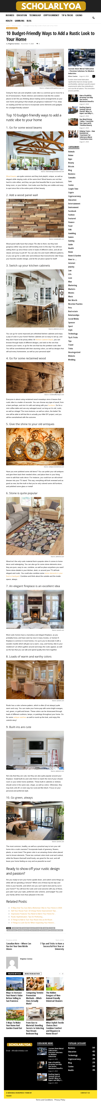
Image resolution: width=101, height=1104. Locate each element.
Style (70, 330)
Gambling (19, 20)
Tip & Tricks (67, 15)
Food (70, 226)
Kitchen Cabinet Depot (44, 340)
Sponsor (71, 322)
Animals (71, 151)
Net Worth (72, 300)
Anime (70, 155)
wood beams (45, 930)
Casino (79, 15)
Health (9, 20)
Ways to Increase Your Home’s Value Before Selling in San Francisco (14, 996)
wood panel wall (56, 930)
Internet (71, 263)
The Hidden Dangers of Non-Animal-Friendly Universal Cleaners (54, 996)
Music (70, 296)
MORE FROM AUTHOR (32, 973)
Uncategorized (74, 352)
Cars (70, 181)
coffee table (17, 928)
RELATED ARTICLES (14, 973)
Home (7, 26)
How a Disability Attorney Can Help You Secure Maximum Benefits (87, 98)
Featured (72, 218)
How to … (72, 259)
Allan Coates (72, 76)
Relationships (73, 315)
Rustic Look (35, 930)
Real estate (73, 311)
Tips (70, 341)
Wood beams (11, 176)
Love (70, 278)
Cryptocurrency (51, 15)
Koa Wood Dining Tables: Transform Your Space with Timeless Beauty (86, 122)
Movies (71, 292)
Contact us (85, 1093)
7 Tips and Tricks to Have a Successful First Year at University (52, 946)
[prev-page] (60, 973)
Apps (70, 159)
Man (70, 281)
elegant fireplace (28, 928)
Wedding (71, 359)
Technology (35, 15)
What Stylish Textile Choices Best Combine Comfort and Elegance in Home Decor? (55, 1028)
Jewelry (71, 266)
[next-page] (62, 973)
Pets (70, 307)
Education (22, 15)
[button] (93, 18)
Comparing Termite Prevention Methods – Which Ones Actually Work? (34, 998)
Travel (70, 344)
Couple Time (73, 188)
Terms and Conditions (44, 1100)
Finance (71, 222)
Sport (70, 326)
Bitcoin (71, 166)
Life (69, 274)
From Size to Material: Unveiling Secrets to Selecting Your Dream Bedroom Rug (35, 1028)
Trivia (70, 348)
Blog (29, 20)
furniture (51, 405)
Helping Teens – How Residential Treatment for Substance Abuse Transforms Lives (87, 135)
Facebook (72, 211)
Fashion (71, 214)
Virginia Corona (13, 44)
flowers (39, 928)
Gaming (71, 240)
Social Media (73, 318)
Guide (70, 244)
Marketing (72, 285)
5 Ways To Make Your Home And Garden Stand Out (14, 1025)
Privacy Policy (59, 1100)
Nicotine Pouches (75, 304)
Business (10, 15)
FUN (69, 229)
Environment (73, 207)
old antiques (11, 930)
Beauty (71, 162)
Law (70, 270)
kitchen (51, 928)
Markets (71, 289)
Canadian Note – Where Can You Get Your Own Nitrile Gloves (18, 946)
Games (71, 237)
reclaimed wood (23, 930)
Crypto (71, 192)
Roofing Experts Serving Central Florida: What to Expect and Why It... (87, 110)
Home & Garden (16, 26)
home (45, 928)
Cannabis (72, 177)
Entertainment (74, 203)
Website (71, 356)
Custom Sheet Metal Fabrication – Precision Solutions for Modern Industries (81, 71)
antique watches (19, 717)
